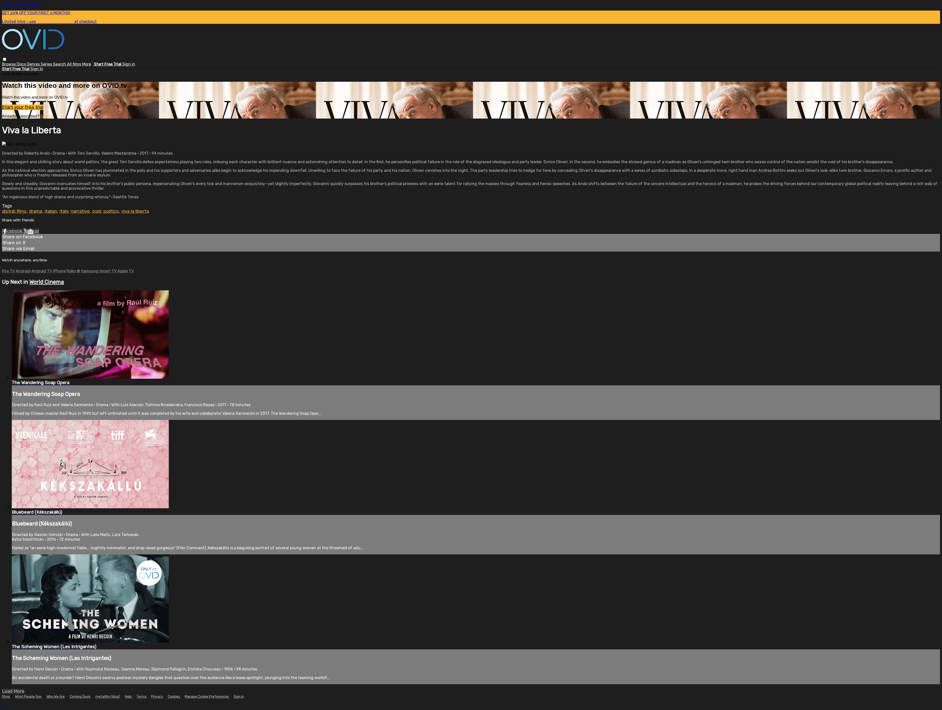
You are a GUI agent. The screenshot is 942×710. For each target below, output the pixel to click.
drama (35, 211)
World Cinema (46, 282)
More (86, 64)
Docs (22, 64)
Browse (9, 64)
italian (51, 211)
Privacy (157, 697)
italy (64, 211)
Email (33, 231)
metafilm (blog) (107, 697)
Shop (6, 697)
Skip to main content (21, 4)
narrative (80, 211)
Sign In (36, 69)
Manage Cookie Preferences (207, 697)
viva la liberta (135, 211)
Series (47, 64)
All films (74, 64)
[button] (4, 59)
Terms (141, 697)
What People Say (28, 697)
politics (111, 211)
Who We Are (56, 697)
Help (128, 697)
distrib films (14, 211)
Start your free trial (22, 107)
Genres (34, 64)
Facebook (13, 231)
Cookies (174, 697)
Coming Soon (80, 697)
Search (60, 64)
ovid (96, 211)
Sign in (128, 64)
